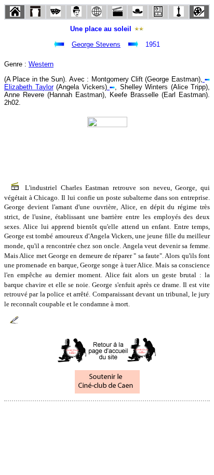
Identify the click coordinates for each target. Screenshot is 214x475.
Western (41, 64)
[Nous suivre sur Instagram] (127, 415)
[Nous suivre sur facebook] (87, 415)
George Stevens (96, 44)
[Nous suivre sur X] (107, 415)
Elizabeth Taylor (29, 87)
